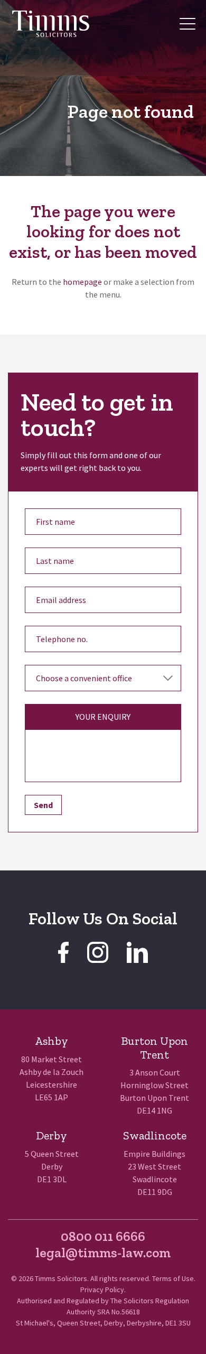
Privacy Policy (102, 1289)
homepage (82, 281)
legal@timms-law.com (103, 1252)
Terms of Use (173, 1278)
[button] (187, 24)
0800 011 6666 (103, 1236)
